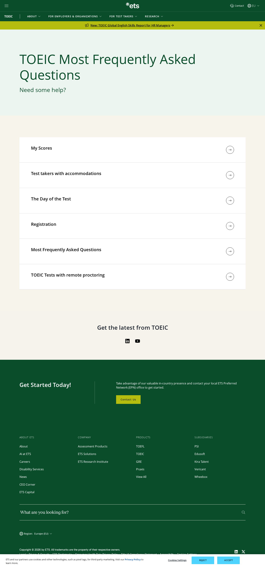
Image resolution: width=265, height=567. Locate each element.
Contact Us (128, 399)
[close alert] (261, 25)
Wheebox (201, 477)
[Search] (243, 512)
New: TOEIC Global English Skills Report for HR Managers (130, 25)
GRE (139, 462)
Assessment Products (92, 446)
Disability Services (31, 469)
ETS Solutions (87, 454)
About (23, 446)
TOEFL (140, 446)
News (23, 477)
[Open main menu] (6, 6)
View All (141, 477)
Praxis (140, 469)
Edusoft (200, 454)
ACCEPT (228, 560)
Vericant (200, 469)
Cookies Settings (177, 560)
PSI (197, 446)
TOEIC (140, 454)
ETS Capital (26, 492)
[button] (34, 16)
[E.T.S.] (132, 5)
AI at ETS (25, 454)
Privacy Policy (133, 559)
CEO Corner (27, 485)
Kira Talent (202, 462)
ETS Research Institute (93, 462)
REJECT (203, 560)
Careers (24, 462)
